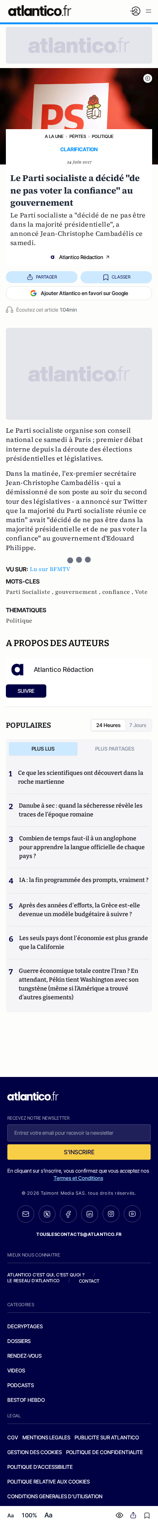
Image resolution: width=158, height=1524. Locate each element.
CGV (12, 1437)
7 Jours (137, 725)
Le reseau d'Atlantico (33, 1280)
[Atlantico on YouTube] (132, 1213)
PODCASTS (20, 1385)
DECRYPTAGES (25, 1326)
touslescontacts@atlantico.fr (79, 1234)
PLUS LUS (43, 748)
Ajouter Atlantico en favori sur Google (84, 293)
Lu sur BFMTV (50, 569)
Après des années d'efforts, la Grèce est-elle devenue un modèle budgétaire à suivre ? (79, 910)
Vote (141, 592)
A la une (54, 136)
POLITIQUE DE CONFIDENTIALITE (104, 1452)
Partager (46, 277)
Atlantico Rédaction (81, 257)
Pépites (77, 136)
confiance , (118, 592)
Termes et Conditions (78, 1178)
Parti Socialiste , (30, 592)
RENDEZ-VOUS (24, 1356)
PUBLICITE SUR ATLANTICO (107, 1437)
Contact (89, 1281)
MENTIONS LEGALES (46, 1437)
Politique (103, 136)
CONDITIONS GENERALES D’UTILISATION (55, 1496)
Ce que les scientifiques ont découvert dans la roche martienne (80, 777)
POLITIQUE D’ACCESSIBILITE (40, 1467)
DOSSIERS (18, 1341)
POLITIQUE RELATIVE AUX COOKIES (48, 1481)
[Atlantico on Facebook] (68, 1214)
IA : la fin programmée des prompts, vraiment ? (83, 879)
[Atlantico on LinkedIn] (89, 1214)
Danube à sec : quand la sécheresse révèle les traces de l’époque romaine (81, 810)
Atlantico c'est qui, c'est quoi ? (46, 1274)
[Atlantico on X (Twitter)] (47, 1214)
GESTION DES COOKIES (34, 1452)
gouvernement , (78, 592)
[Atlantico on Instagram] (111, 1213)
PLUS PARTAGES (114, 748)
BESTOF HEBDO (26, 1400)
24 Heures (108, 725)
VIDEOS (16, 1370)
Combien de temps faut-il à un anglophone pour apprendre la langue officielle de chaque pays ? (82, 847)
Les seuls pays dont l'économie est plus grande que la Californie (83, 942)
